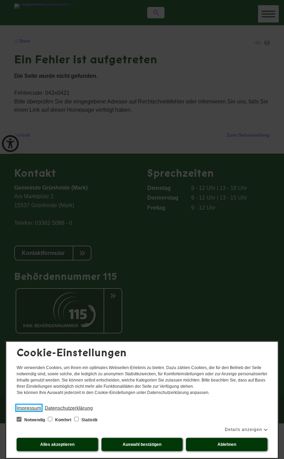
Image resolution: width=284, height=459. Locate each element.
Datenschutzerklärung (69, 408)
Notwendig (34, 419)
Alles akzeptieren (57, 444)
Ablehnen (227, 444)
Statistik (89, 419)
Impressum (29, 408)
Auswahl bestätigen (142, 444)
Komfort (63, 419)
